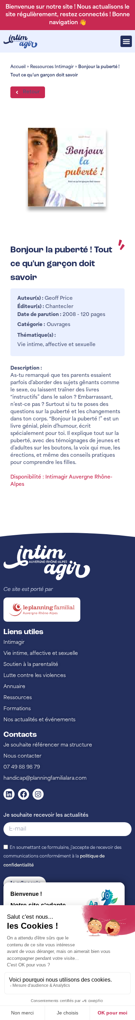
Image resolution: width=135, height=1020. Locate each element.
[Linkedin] (9, 794)
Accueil (18, 67)
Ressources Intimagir (52, 67)
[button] (126, 41)
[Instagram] (38, 794)
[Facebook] (23, 794)
